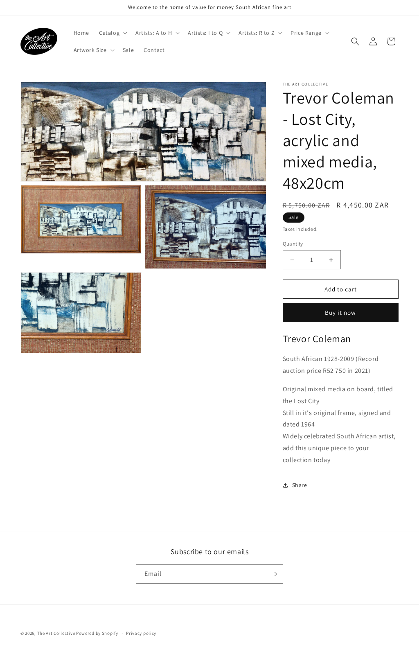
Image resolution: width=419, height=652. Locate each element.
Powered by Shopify (97, 633)
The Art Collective (56, 633)
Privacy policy (141, 633)
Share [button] (299, 485)
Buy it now (340, 312)
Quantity (293, 243)
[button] (112, 32)
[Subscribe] (274, 574)
